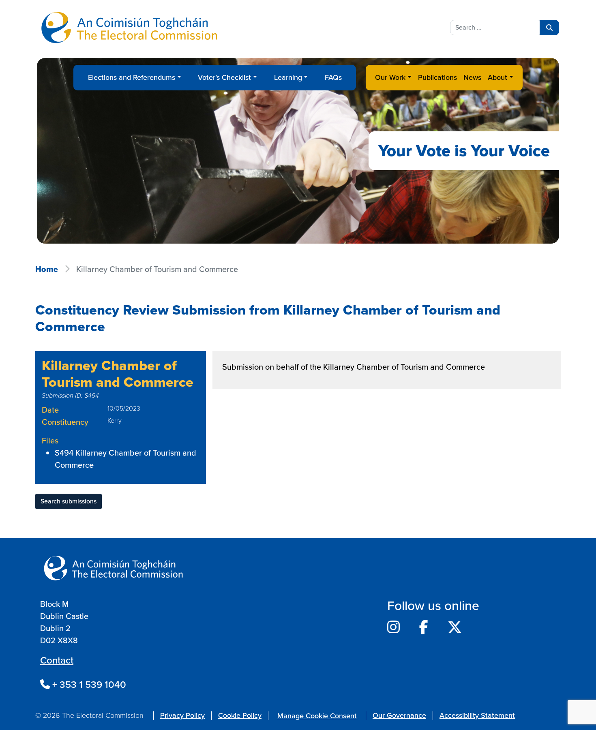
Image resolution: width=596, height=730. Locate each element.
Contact (56, 660)
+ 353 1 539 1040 (88, 684)
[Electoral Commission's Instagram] (393, 627)
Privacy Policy (182, 715)
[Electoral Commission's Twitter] (455, 627)
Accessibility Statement (477, 715)
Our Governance (399, 715)
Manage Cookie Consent (317, 715)
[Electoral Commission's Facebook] (423, 627)
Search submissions (68, 501)
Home (46, 269)
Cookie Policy (240, 715)
